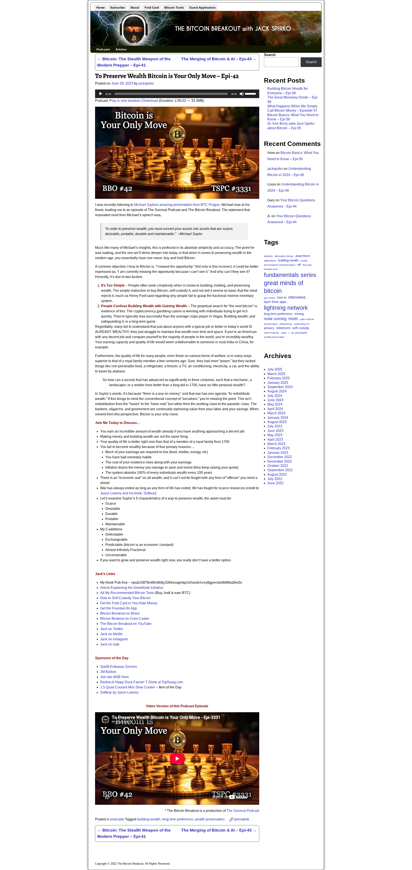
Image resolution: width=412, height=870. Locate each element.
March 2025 (276, 374)
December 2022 (279, 457)
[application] (177, 94)
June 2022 (275, 483)
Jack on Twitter (111, 629)
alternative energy (284, 256)
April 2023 (275, 439)
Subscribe (117, 7)
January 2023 (277, 452)
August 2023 (277, 422)
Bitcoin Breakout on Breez (120, 613)
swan (283, 332)
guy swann (269, 297)
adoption (268, 256)
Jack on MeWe (111, 634)
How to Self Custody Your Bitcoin (125, 598)
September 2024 (280, 387)
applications (270, 260)
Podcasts (103, 49)
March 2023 (276, 444)
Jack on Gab (109, 644)
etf (299, 264)
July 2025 (274, 369)
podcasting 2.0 (301, 324)
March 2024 (276, 413)
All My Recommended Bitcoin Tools (127, 593)
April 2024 (275, 409)
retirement (283, 328)
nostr (293, 318)
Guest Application (202, 7)
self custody (300, 328)
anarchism (302, 256)
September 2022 (280, 470)
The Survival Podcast (243, 810)
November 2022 (279, 461)
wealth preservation (210, 819)
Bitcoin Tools (174, 7)
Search (270, 55)
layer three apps (275, 302)
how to (281, 297)
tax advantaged (299, 332)
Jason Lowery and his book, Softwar (127, 493)
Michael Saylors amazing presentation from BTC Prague (177, 204)
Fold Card (152, 7)
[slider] (251, 93)
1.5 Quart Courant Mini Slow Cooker (127, 687)
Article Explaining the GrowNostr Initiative (131, 587)
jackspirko (275, 168)
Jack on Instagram (114, 639)
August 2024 (277, 391)
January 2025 (277, 382)
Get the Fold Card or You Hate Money (128, 603)
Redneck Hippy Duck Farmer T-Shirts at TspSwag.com (141, 682)
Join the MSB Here (114, 677)
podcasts (117, 819)
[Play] (100, 94)
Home (100, 7)
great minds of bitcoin (283, 286)
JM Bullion (108, 672)
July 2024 (274, 396)
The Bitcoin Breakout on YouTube (125, 624)
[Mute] (241, 94)
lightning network (286, 307)
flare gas (307, 265)
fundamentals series (290, 275)
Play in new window (124, 100)
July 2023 (274, 426)
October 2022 (277, 466)
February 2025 (278, 378)
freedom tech (271, 269)
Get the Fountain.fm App (118, 608)
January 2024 (277, 417)
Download (150, 100)
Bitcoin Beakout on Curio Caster (124, 618)
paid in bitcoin (307, 319)
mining (299, 314)
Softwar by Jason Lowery (119, 692)
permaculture (271, 324)
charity (303, 260)
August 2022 (277, 474)
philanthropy (286, 324)
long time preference (177, 819)
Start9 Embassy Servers (118, 666)
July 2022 (274, 479)
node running (275, 319)
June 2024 (275, 400)
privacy (269, 328)
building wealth (148, 819)
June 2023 (275, 431)
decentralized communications (279, 265)
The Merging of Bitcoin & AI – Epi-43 (219, 59)
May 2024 (274, 404)
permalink (241, 819)
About (134, 7)
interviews (297, 297)
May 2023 (274, 435)
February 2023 (278, 448)
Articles (121, 49)
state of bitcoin (271, 332)
